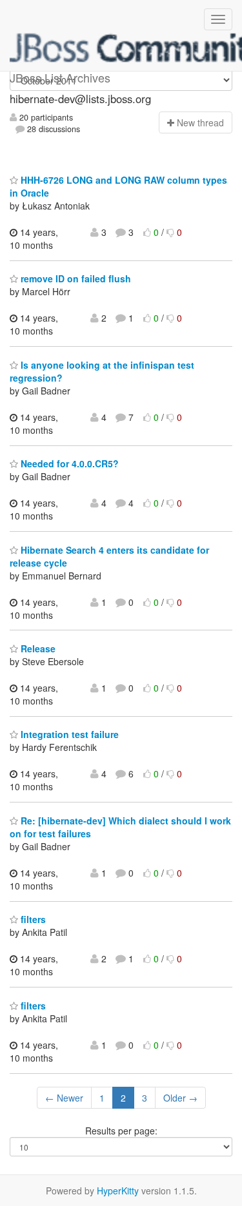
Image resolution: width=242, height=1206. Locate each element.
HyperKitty (118, 1190)
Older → (180, 1097)
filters (32, 919)
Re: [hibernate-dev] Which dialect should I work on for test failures (120, 827)
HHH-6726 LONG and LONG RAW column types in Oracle (118, 186)
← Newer (64, 1097)
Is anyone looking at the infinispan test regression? (102, 371)
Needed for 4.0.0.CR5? (68, 463)
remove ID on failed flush (74, 278)
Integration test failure (68, 734)
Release (36, 648)
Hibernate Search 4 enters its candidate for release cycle (109, 556)
